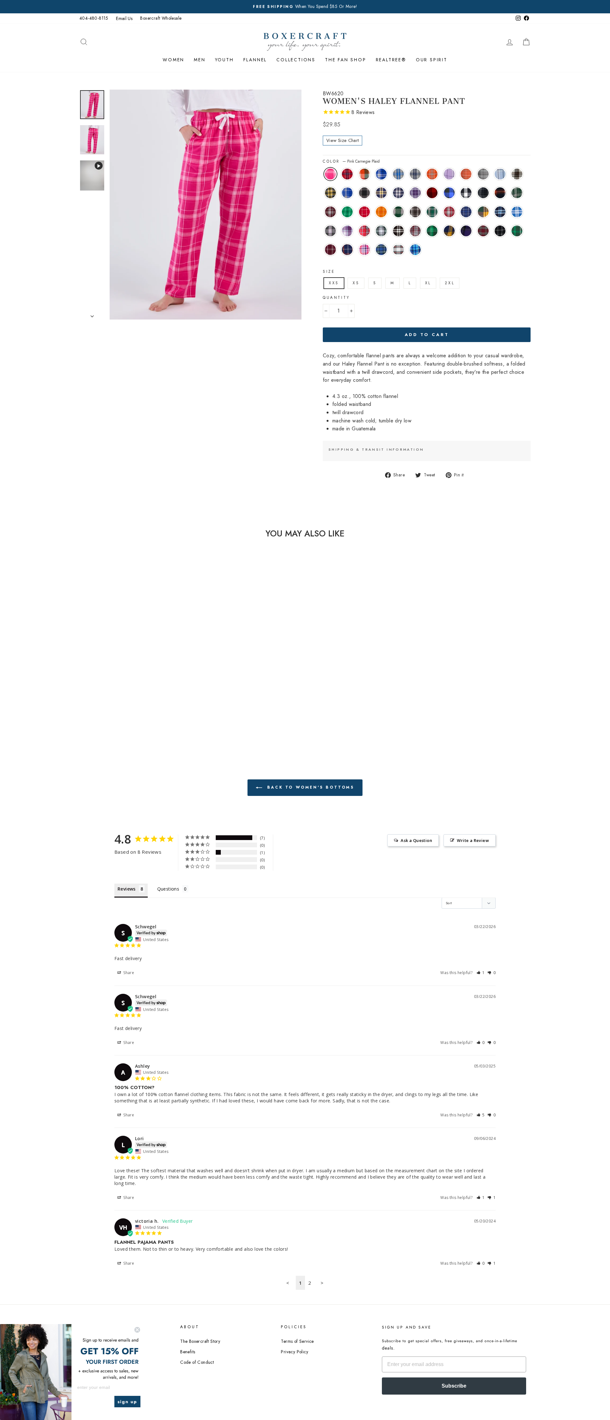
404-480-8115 (93, 18)
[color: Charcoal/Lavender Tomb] (96, 706)
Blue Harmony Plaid (415, 249)
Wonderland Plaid (398, 249)
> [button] (322, 1283)
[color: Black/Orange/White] (113, 691)
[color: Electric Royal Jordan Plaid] (105, 684)
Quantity (336, 297)
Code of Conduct (197, 1362)
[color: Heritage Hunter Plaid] (113, 699)
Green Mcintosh (432, 231)
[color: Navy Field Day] (130, 699)
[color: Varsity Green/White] (130, 713)
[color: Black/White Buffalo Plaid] (96, 691)
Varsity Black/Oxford (500, 231)
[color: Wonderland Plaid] (148, 677)
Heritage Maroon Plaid (330, 211)
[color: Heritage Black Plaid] (105, 699)
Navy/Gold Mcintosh (449, 231)
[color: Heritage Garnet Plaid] (122, 699)
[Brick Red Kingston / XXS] (105, 669)
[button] (481, 973)
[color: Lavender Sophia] (105, 706)
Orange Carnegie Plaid (466, 174)
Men (199, 60)
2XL (449, 283)
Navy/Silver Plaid (398, 192)
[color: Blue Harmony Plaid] (156, 677)
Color (351, 161)
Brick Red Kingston (347, 174)
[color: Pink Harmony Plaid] (130, 677)
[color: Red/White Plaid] (113, 706)
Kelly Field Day (347, 211)
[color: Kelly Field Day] (139, 691)
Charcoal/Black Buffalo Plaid (364, 192)
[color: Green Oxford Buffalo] (96, 699)
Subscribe (454, 1386)
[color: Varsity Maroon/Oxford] (139, 713)
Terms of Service (297, 1341)
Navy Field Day (466, 211)
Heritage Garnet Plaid (449, 211)
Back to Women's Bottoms (309, 787)
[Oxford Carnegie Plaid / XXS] (105, 677)
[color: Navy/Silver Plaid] (130, 684)
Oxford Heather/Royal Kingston (398, 174)
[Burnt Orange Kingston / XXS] (148, 669)
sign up (127, 1401)
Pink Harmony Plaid (364, 249)
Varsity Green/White (517, 231)
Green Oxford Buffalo (398, 211)
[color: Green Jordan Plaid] (122, 691)
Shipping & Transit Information (376, 449)
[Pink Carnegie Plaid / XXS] (96, 669)
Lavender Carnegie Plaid (449, 174)
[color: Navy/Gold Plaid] (122, 684)
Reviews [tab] (127, 889)
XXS (334, 283)
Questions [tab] (168, 889)
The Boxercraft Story (200, 1341)
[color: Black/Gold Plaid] (96, 684)
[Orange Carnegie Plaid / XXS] (96, 677)
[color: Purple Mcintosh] (105, 713)
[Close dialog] (137, 1330)
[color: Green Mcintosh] (148, 706)
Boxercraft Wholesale (160, 18)
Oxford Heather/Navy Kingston (415, 174)
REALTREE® (391, 60)
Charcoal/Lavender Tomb (330, 231)
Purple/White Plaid (415, 192)
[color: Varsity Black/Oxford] (122, 713)
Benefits (187, 1352)
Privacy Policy (294, 1352)
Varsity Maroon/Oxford (330, 249)
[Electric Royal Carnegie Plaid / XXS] (122, 669)
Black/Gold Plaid (330, 192)
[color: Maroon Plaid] (139, 706)
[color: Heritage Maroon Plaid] (130, 691)
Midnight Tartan (381, 249)
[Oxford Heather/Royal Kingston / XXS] (130, 669)
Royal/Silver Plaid (517, 211)
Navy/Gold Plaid (381, 192)
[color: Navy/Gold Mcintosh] (156, 706)
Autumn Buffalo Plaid (364, 174)
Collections (295, 60)
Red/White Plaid (364, 231)
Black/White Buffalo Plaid (466, 192)
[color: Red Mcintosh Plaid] (113, 713)
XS (356, 283)
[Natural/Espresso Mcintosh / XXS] (122, 677)
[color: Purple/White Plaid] (139, 684)
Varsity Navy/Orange (347, 249)
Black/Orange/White (500, 192)
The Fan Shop (345, 60)
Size (329, 271)
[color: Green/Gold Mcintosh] (139, 699)
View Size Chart (342, 140)
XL (428, 283)
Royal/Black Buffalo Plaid (449, 192)
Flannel (255, 60)
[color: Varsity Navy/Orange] (148, 713)
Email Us (124, 18)
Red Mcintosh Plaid (483, 231)
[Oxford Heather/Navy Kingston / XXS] (139, 669)
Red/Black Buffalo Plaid (432, 192)
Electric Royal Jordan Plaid (347, 192)
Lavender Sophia (347, 231)
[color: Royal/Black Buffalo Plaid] (156, 684)
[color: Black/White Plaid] (130, 706)
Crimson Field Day (364, 211)
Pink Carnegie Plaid (330, 174)
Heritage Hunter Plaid (432, 211)
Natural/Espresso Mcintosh (517, 174)
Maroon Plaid (415, 231)
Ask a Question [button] (416, 840)
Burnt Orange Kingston (432, 174)
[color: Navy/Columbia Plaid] (148, 699)
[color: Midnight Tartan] (139, 677)
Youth (224, 60)
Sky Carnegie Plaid (500, 174)
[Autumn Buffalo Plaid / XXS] (113, 669)
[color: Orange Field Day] (156, 691)
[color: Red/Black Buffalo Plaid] (148, 684)
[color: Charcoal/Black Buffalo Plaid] (113, 684)
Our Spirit (431, 60)
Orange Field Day (381, 211)
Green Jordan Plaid (517, 192)
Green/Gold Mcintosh (483, 211)
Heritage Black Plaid (415, 211)
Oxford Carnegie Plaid (483, 174)
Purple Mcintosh (466, 231)
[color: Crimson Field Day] (148, 691)
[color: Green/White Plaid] (122, 706)
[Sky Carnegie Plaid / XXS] (113, 677)
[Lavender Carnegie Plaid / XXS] (156, 669)
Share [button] (128, 972)
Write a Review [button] (473, 840)
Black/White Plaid (398, 231)
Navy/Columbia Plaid (500, 211)
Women (173, 60)
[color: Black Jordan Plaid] (105, 691)
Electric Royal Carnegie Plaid (381, 174)
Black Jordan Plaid (483, 192)
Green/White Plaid (381, 231)
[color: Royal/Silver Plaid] (156, 699)
